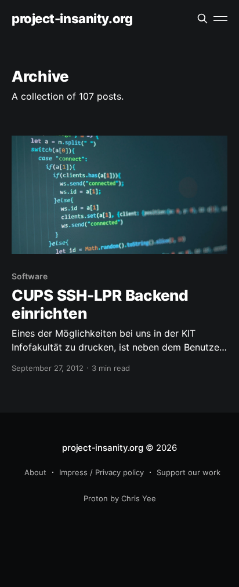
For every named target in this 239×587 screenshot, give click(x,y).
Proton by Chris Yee (120, 498)
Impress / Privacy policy (101, 472)
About (35, 472)
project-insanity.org (72, 19)
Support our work (188, 472)
